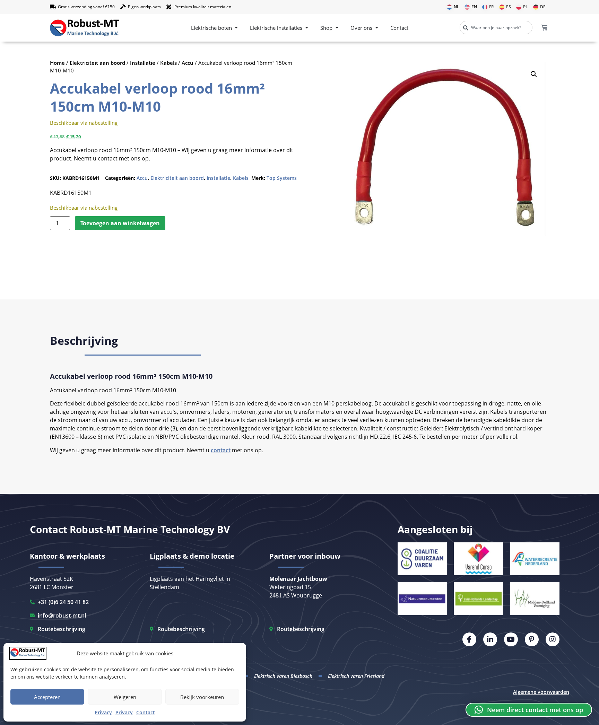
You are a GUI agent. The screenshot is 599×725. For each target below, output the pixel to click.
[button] (534, 74)
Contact (145, 712)
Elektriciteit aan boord (97, 62)
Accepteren (47, 696)
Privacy (103, 712)
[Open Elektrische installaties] (306, 28)
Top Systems (282, 178)
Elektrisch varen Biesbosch (283, 676)
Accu (187, 62)
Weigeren (125, 696)
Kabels (168, 62)
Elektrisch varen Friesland (356, 676)
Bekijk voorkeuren (202, 696)
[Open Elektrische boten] (236, 28)
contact (221, 450)
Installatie (142, 62)
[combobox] (496, 27)
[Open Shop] (336, 28)
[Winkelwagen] (544, 28)
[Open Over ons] (376, 28)
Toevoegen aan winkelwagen (120, 223)
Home (57, 62)
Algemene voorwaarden (541, 692)
